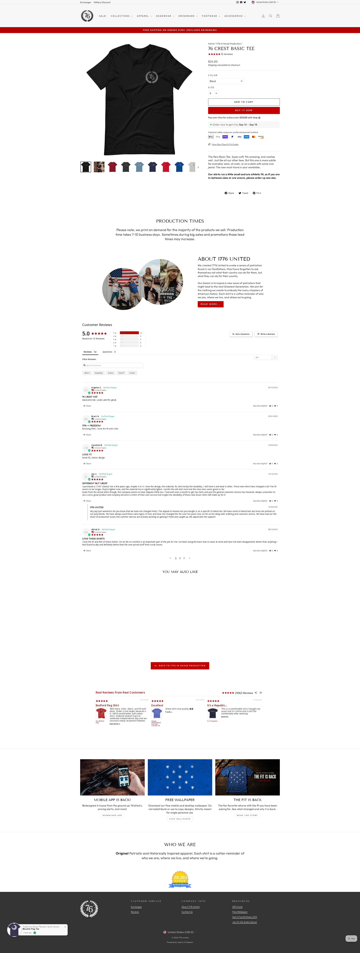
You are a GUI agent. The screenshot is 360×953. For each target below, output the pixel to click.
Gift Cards (237, 906)
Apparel (143, 16)
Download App (112, 815)
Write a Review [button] (268, 334)
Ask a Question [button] (242, 334)
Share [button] (88, 406)
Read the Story (247, 815)
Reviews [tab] (88, 351)
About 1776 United (191, 906)
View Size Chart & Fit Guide (225, 144)
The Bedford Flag (100, 722)
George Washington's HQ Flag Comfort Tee (156, 723)
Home (211, 43)
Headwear (164, 16)
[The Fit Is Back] (247, 777)
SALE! (103, 16)
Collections (121, 16)
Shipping (212, 65)
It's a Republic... (217, 705)
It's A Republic (212, 721)
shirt (87, 373)
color (132, 373)
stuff (121, 373)
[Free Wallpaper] (180, 777)
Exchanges (85, 2)
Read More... (211, 304)
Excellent (157, 705)
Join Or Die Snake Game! (244, 922)
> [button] (189, 558)
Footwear (210, 16)
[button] (271, 406)
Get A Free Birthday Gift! (244, 917)
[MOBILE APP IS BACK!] (112, 777)
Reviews (135, 911)
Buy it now (244, 110)
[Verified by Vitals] (34, 933)
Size (211, 87)
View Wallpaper (180, 819)
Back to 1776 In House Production (182, 666)
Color (213, 75)
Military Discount (102, 2)
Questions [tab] (107, 351)
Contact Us (187, 911)
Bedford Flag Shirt (107, 705)
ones (110, 373)
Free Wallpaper (240, 911)
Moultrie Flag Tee (31, 929)
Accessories (234, 16)
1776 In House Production (228, 43)
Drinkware (187, 16)
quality (99, 373)
